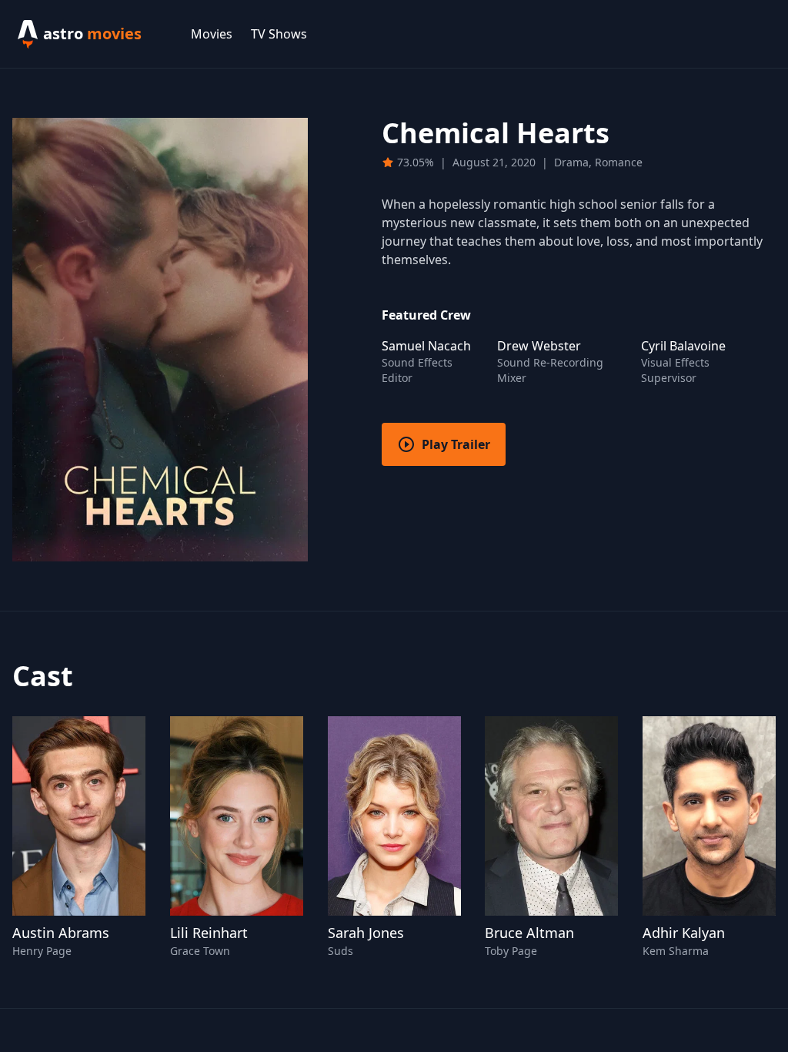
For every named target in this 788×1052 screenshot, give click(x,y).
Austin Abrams (60, 932)
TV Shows (279, 33)
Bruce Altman (529, 932)
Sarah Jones (366, 932)
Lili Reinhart (209, 932)
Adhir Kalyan (684, 932)
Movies (211, 33)
